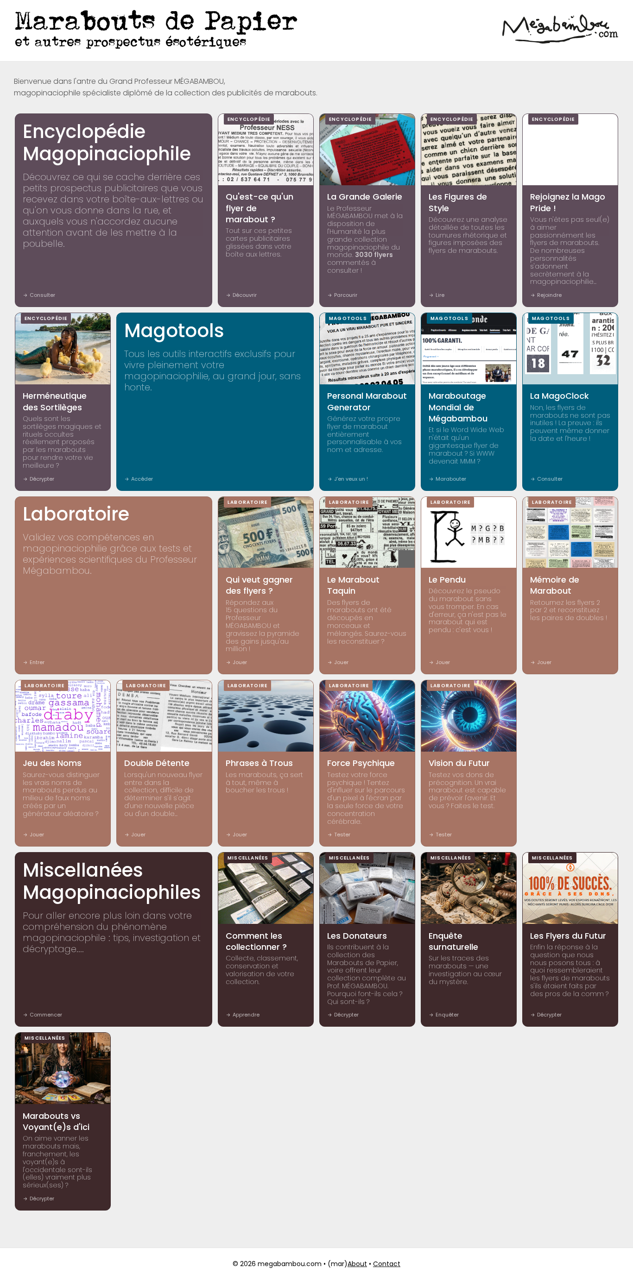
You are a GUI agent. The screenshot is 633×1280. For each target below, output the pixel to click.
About (357, 1263)
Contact (386, 1263)
